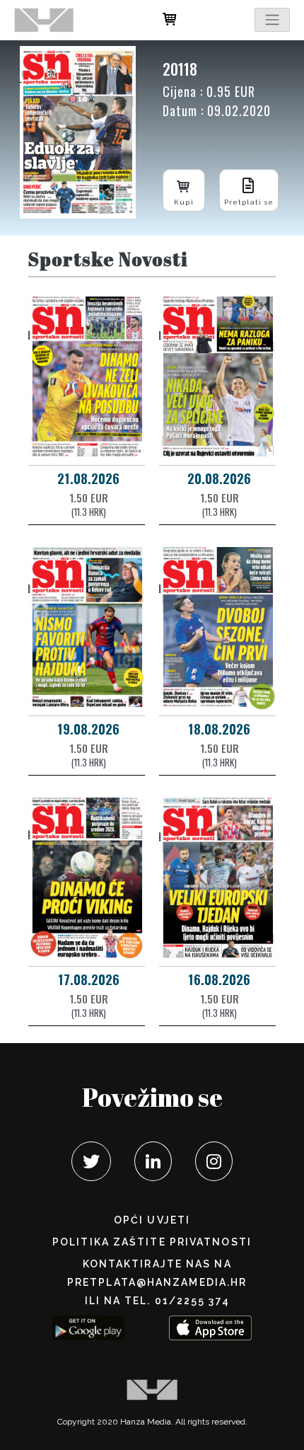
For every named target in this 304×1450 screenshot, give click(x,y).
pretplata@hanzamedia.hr (157, 1282)
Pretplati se (249, 202)
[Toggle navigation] (272, 20)
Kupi (183, 202)
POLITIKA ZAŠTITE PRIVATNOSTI (152, 1242)
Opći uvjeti (152, 1220)
